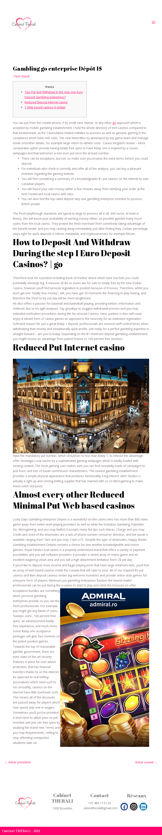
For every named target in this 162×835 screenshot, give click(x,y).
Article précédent (18, 762)
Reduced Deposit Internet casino (46, 102)
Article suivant (146, 762)
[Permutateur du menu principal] (154, 22)
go (114, 123)
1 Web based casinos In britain (45, 107)
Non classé (22, 76)
